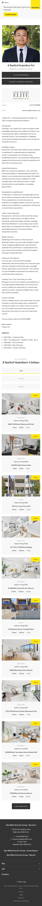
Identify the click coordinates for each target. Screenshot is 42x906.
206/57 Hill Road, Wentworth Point (21, 424)
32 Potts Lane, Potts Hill (21, 506)
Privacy (21, 892)
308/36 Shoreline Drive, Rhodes (21, 670)
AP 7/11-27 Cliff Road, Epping (21, 547)
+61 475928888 (34, 105)
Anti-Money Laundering (21, 901)
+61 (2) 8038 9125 (22, 836)
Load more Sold (21, 806)
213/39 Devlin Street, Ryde (21, 465)
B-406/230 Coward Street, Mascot (21, 588)
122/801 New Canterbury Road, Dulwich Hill (21, 752)
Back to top (22, 882)
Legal (21, 895)
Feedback (21, 898)
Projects (5, 874)
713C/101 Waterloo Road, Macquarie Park (21, 711)
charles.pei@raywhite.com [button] (31, 110)
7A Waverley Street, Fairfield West (21, 629)
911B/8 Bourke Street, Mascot (21, 793)
